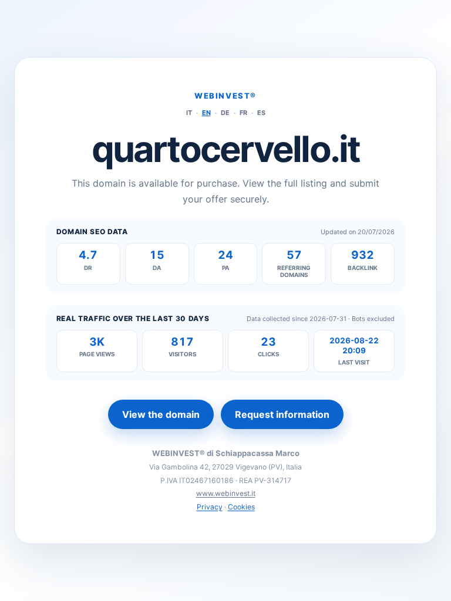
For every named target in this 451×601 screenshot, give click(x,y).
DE (225, 113)
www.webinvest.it (225, 493)
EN (206, 113)
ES (261, 113)
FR (243, 113)
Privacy (210, 506)
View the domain (161, 414)
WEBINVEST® (225, 95)
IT (189, 113)
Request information (282, 414)
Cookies (241, 506)
